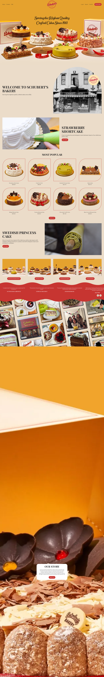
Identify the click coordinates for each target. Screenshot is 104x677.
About (3, 4)
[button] (86, 4)
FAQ (12, 4)
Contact (8, 4)
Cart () (91, 5)
